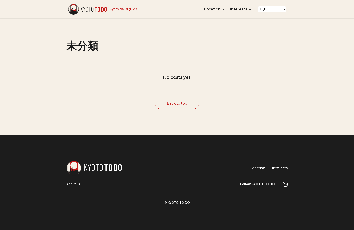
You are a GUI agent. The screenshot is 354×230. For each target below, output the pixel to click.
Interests (238, 9)
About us (73, 184)
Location (212, 9)
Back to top (177, 103)
